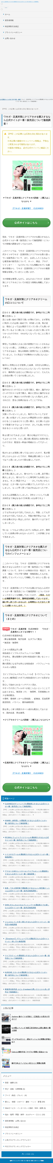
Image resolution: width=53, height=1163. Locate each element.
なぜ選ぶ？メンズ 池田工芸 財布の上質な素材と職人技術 (31, 1029)
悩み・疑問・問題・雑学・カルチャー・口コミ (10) (25, 1115)
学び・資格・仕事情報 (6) (15, 1089)
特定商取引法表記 (12, 26)
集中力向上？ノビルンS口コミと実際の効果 (28, 1063)
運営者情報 (9, 20)
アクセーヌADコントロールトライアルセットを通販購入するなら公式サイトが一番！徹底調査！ (27, 872)
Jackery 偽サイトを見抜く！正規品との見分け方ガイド (31, 1018)
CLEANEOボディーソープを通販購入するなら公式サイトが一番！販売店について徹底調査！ (27, 805)
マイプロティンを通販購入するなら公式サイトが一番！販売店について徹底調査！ (27, 957)
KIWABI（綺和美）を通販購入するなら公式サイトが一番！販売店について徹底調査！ (26, 822)
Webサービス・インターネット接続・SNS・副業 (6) (25, 1108)
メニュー (5, 7)
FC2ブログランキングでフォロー (18, 1146)
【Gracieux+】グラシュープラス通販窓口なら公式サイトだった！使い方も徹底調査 (27, 940)
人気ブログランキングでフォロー (18, 1140)
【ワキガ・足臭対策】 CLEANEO (27, 208)
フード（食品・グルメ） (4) (16, 1095)
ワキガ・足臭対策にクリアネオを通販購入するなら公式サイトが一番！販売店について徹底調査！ (20, 1)
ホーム (7, 14)
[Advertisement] (26, 69)
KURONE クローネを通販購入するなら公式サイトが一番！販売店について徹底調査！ (26, 973)
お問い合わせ (10, 38)
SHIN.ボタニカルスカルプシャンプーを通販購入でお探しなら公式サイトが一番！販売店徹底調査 (27, 906)
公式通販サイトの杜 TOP (7, 99)
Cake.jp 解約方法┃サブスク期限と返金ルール (30, 1052)
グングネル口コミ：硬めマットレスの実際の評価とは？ (31, 1040)
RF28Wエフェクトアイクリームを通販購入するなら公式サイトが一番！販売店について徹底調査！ (27, 838)
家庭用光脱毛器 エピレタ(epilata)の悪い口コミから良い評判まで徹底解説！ (27, 990)
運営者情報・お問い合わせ (15, 1121)
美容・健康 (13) (11, 1083)
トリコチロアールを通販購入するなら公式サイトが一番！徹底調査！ (27, 855)
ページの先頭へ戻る (28, 1154)
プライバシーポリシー (13, 32)
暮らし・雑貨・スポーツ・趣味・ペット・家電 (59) (25, 1102)
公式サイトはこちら (25, 222)
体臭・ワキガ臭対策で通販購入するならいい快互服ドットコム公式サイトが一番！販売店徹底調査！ (27, 889)
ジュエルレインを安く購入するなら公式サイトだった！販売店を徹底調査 (27, 923)
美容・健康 (17, 99)
